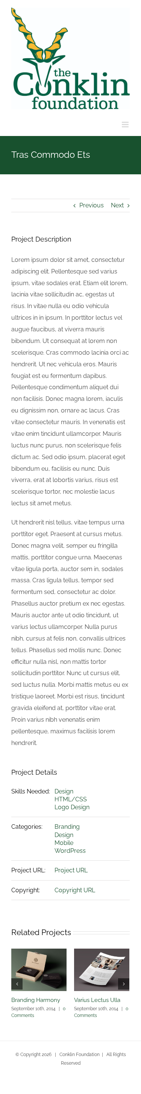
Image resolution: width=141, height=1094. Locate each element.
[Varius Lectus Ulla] (101, 969)
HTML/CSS (71, 799)
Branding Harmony (35, 1000)
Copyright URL (75, 890)
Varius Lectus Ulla (97, 1000)
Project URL (71, 870)
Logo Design (72, 807)
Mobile (64, 842)
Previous (91, 205)
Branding (67, 826)
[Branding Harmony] (39, 969)
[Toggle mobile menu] (126, 124)
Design (64, 791)
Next (117, 205)
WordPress (70, 850)
